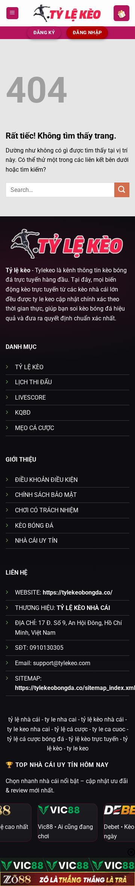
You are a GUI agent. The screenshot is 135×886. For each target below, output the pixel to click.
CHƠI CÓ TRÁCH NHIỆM (46, 510)
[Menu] (12, 13)
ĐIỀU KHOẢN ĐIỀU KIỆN (46, 479)
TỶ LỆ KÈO (29, 367)
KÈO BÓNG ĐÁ (34, 525)
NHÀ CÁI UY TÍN (36, 540)
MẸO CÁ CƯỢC (34, 428)
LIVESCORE (30, 397)
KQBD (23, 412)
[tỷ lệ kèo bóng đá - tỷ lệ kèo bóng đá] (67, 13)
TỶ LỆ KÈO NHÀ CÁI (83, 607)
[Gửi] (121, 190)
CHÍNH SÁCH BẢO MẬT (46, 494)
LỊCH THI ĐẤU (33, 382)
